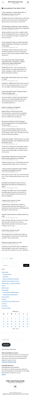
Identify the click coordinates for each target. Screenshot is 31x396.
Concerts (4, 303)
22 (19, 323)
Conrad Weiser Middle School (11, 292)
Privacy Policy (5, 297)
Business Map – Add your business (11, 283)
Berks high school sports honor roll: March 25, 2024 (15, 78)
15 (19, 321)
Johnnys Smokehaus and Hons (11, 279)
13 (11, 321)
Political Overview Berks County (10, 281)
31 (27, 326)
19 (7, 323)
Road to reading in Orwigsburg (11, 107)
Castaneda (5, 276)
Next (11, 258)
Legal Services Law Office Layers (10, 301)
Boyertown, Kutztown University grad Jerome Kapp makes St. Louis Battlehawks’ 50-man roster (14, 123)
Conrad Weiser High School (10, 294)
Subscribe (6, 345)
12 (7, 321)
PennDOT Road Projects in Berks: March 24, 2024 (15, 215)
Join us (3, 285)
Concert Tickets (6, 308)
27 (11, 326)
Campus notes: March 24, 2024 (11, 200)
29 (19, 326)
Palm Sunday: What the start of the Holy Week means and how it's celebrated (14, 157)
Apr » (17, 328)
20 (11, 323)
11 (3, 321)
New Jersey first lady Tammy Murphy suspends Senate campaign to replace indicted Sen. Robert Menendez (13, 61)
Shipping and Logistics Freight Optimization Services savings (15, 394)
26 (7, 326)
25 (3, 326)
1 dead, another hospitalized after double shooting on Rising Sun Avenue (14, 169)
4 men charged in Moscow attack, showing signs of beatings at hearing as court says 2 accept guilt (15, 44)
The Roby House (7, 274)
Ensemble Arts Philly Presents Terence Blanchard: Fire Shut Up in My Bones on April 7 (14, 184)
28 (15, 326)
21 (15, 323)
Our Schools (5, 290)
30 (23, 326)
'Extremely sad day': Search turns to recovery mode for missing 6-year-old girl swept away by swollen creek (15, 140)
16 (23, 321)
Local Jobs (4, 306)
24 (27, 323)
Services (4, 299)
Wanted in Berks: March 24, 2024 (12, 242)
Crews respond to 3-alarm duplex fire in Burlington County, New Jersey (14, 13)
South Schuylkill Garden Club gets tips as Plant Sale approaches (14, 92)
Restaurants (5, 272)
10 (27, 319)
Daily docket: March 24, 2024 (10, 230)
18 (3, 323)
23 (23, 323)
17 (27, 321)
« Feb (13, 328)
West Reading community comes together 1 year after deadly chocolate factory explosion (15, 27)
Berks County (5, 288)
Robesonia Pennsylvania (15, 2)
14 (15, 321)
